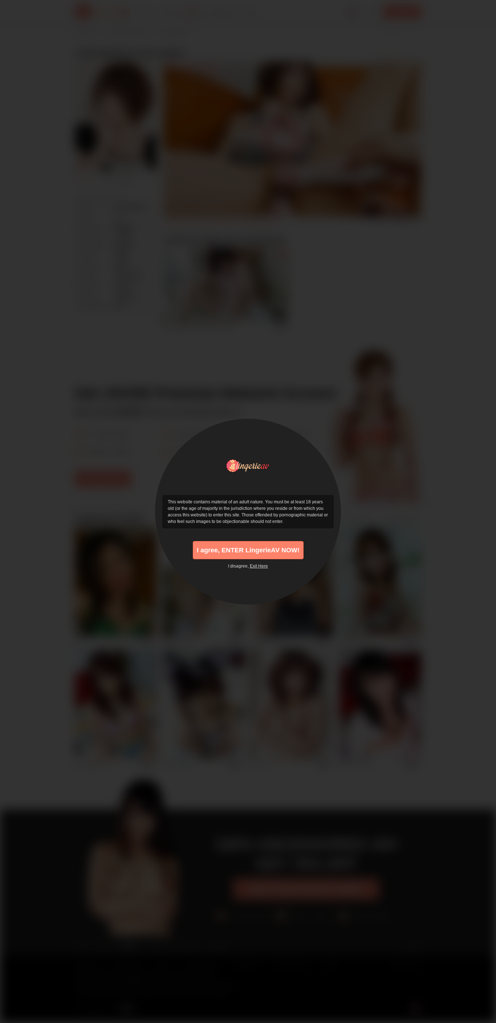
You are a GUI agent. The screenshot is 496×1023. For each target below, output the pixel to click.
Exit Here (259, 566)
